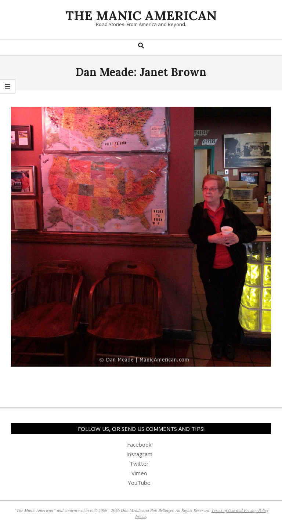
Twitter (139, 463)
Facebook (139, 444)
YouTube (139, 482)
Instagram (139, 454)
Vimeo (139, 473)
